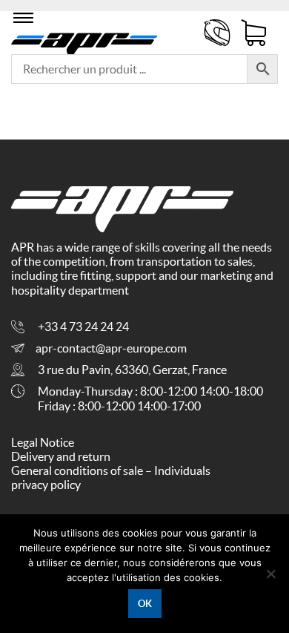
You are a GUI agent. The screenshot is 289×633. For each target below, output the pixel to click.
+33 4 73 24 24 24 (83, 326)
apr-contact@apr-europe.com (111, 348)
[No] (270, 573)
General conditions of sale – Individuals (110, 470)
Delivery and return (60, 456)
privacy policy (46, 484)
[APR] (84, 41)
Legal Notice (42, 442)
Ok (145, 603)
